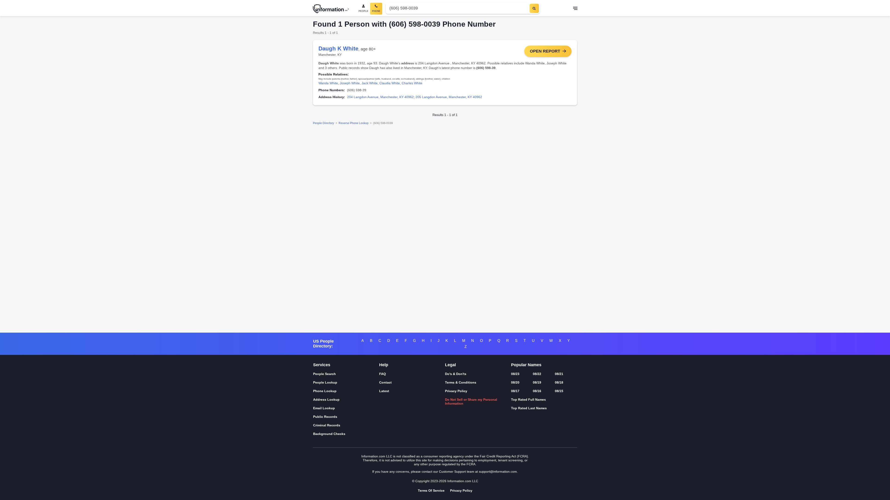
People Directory (323, 123)
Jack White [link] (370, 83)
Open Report (545, 51)
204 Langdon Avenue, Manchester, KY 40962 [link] (380, 97)
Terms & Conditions (460, 382)
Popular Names (526, 364)
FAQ (382, 374)
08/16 (537, 391)
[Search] (534, 8)
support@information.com (498, 471)
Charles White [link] (412, 83)
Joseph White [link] (350, 83)
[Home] (331, 8)
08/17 (515, 391)
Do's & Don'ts (455, 374)
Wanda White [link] (328, 83)
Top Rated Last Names (529, 408)
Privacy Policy (456, 391)
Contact (385, 382)
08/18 (559, 382)
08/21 (559, 374)
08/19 (537, 382)
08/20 (515, 382)
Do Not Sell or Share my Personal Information (471, 401)
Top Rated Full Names (528, 399)
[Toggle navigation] (575, 8)
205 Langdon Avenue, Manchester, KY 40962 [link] (449, 97)
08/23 (515, 374)
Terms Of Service (431, 490)
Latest (384, 391)
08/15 (559, 391)
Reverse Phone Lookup (354, 123)
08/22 (537, 374)
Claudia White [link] (389, 83)
